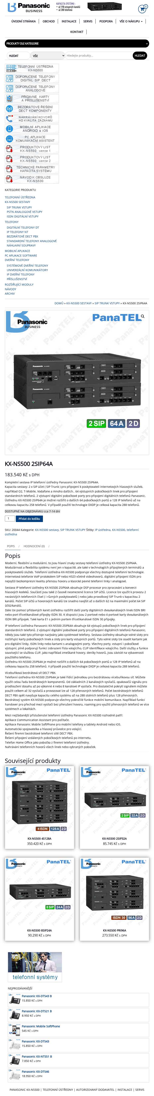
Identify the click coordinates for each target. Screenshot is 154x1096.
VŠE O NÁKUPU (130, 21)
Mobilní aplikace (17, 251)
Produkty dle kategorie (22, 43)
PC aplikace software (21, 255)
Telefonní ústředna (20, 197)
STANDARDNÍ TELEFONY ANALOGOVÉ (32, 241)
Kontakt (76, 32)
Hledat (140, 55)
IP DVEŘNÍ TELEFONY (20, 274)
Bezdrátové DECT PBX (22, 236)
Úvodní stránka (23, 21)
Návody (10, 289)
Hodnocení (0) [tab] (34, 546)
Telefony (11, 222)
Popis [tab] (11, 546)
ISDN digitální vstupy (22, 216)
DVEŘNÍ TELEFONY (17, 260)
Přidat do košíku (29, 519)
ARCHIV (10, 293)
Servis (87, 21)
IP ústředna (102, 530)
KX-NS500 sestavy (17, 202)
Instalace (69, 21)
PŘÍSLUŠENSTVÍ (17, 279)
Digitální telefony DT (23, 227)
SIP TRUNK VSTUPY (19, 207)
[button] (142, 316)
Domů (59, 303)
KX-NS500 (118, 530)
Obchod (49, 21)
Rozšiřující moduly (19, 284)
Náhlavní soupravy (21, 245)
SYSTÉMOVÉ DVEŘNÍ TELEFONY (27, 265)
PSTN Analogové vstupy (24, 212)
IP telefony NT (17, 232)
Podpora (106, 21)
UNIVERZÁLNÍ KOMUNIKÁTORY (27, 270)
